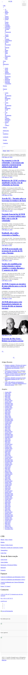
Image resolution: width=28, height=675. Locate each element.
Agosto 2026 (8, 392)
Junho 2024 (8, 426)
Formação (7, 80)
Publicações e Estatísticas (4, 132)
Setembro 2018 (8, 498)
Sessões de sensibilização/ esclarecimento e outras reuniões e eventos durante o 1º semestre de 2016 (13, 267)
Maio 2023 (7, 441)
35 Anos (6, 10)
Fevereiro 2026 (8, 400)
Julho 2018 (7, 500)
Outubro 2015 (8, 517)
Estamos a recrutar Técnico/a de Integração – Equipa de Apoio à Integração (15, 374)
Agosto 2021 (8, 465)
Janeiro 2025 (8, 417)
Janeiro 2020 (8, 482)
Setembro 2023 (8, 437)
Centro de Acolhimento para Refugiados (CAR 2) (13, 579)
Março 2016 (8, 510)
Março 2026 (8, 399)
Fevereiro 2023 (8, 444)
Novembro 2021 (9, 461)
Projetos (4, 86)
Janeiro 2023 (8, 445)
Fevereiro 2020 (8, 481)
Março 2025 (8, 416)
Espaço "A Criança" (6, 586)
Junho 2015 (8, 522)
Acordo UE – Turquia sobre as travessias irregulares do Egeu (14, 199)
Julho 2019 (7, 486)
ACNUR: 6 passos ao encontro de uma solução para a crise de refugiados (14, 286)
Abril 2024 (7, 428)
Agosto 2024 (8, 423)
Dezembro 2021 (9, 459)
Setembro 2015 (8, 519)
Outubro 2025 (8, 406)
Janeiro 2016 (8, 513)
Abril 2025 (7, 414)
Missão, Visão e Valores (6, 539)
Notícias (4, 127)
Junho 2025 (8, 412)
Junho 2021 (8, 467)
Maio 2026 (7, 396)
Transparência (8, 40)
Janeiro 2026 (8, 402)
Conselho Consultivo (7, 25)
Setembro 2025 (8, 407)
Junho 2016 (8, 506)
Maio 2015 (7, 523)
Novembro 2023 (9, 436)
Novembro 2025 (9, 405)
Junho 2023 (8, 440)
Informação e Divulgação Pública (8, 76)
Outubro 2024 (8, 421)
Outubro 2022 (8, 447)
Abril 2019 (7, 489)
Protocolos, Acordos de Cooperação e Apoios (8, 31)
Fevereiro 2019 (8, 491)
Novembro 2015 (9, 516)
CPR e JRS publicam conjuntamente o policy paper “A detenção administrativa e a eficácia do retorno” (15, 383)
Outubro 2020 (8, 472)
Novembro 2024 (9, 420)
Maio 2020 (7, 476)
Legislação (4, 137)
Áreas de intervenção (4, 62)
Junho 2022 (8, 451)
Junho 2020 (8, 475)
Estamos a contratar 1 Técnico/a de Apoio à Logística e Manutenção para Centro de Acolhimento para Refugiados (15, 366)
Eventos (4, 140)
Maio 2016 (7, 507)
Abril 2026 (7, 397)
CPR (4, 5)
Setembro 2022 (8, 448)
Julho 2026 (7, 393)
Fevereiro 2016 (8, 512)
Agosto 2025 (8, 409)
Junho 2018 (8, 502)
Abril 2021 (7, 469)
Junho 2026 (8, 395)
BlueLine (4, 660)
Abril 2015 (7, 524)
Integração (7, 79)
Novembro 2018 (9, 495)
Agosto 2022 (8, 450)
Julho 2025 (7, 410)
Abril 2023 (7, 443)
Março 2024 (8, 430)
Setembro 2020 (8, 474)
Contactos (4, 143)
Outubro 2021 (8, 462)
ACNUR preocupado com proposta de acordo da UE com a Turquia (12, 251)
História (7, 18)
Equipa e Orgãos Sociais (6, 21)
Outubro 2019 (8, 483)
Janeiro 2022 (8, 458)
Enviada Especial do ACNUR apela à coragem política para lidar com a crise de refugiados (14, 217)
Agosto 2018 (8, 499)
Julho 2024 (7, 424)
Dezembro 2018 (9, 493)
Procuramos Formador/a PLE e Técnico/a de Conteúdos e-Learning (15, 371)
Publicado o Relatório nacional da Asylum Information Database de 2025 (15, 378)
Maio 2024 (7, 427)
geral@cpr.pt (4, 601)
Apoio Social (6, 68)
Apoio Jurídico (7, 71)
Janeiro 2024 (8, 433)
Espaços (4, 89)
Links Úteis (6, 58)
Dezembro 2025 (9, 403)
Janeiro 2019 (8, 492)
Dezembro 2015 (9, 514)
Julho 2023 (7, 438)
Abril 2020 (7, 478)
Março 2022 (8, 455)
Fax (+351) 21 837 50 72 (7, 598)
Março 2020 (8, 479)
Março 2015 (8, 526)
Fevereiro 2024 (8, 431)
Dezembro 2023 (9, 434)
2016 (8, 150)
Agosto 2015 (8, 520)
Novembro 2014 (9, 529)
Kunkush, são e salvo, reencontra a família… (11, 234)
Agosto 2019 (8, 485)
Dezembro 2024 (9, 419)
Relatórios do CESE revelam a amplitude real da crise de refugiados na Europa (14, 182)
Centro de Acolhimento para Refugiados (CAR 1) (13, 577)
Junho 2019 (8, 488)
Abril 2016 (7, 509)
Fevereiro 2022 (8, 457)
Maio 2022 (7, 452)
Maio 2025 (7, 413)
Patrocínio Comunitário (8, 83)
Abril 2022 (7, 454)
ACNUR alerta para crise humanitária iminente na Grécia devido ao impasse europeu (12, 305)
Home (4, 150)
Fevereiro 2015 (8, 527)
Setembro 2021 (8, 464)
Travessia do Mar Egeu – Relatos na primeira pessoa (12, 340)
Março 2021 (8, 471)
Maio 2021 (7, 468)
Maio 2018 (7, 503)
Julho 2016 (7, 505)
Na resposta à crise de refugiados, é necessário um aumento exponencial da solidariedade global (13, 163)
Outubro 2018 (8, 496)
